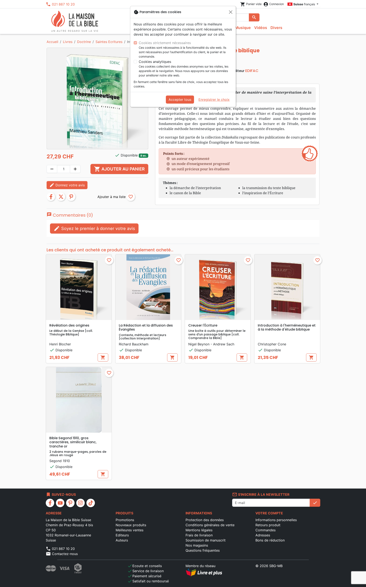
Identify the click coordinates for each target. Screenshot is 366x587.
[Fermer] (230, 12)
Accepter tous (180, 99)
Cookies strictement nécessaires (165, 43)
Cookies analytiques (155, 62)
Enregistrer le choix (214, 99)
